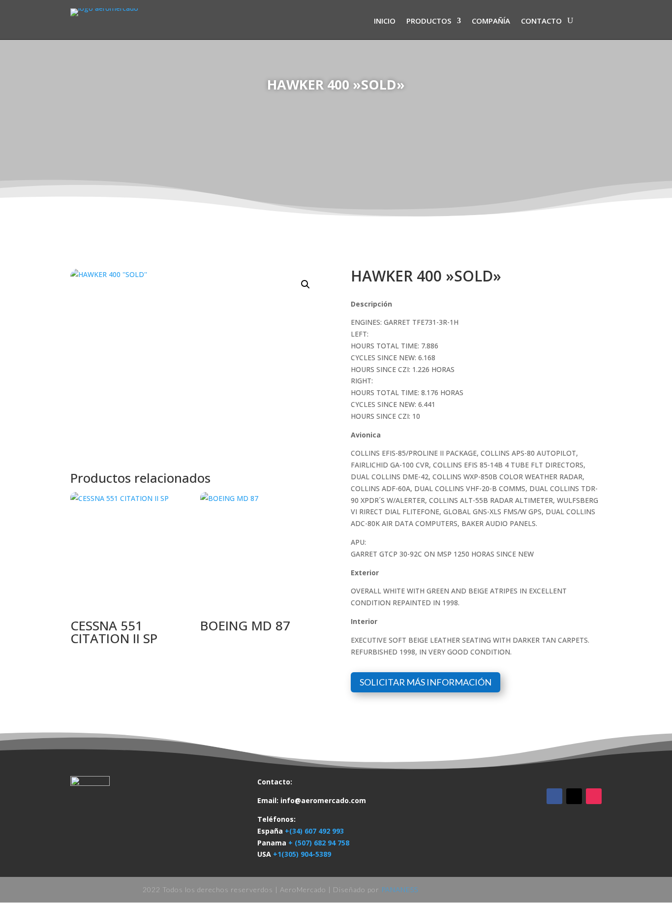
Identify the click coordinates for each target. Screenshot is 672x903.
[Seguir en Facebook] (554, 796)
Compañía (491, 21)
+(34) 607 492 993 (314, 831)
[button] (305, 284)
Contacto (541, 21)
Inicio (385, 21)
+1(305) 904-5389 (302, 854)
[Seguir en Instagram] (594, 796)
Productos (428, 21)
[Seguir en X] (574, 796)
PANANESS (399, 889)
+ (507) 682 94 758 (318, 842)
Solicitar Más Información (425, 682)
